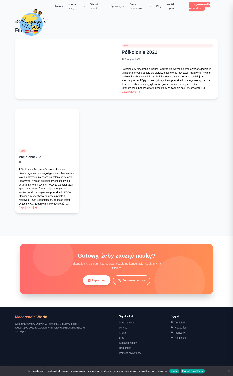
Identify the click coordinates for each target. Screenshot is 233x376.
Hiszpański (181, 327)
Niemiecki (180, 337)
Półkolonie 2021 (139, 52)
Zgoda (174, 371)
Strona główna (127, 322)
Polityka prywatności (130, 353)
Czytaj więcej (129, 91)
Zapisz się (98, 280)
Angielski (180, 322)
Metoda (59, 6)
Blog (159, 6)
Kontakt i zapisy (128, 342)
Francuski (180, 332)
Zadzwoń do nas (134, 280)
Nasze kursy (72, 6)
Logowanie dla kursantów (199, 6)
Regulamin (125, 348)
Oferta (122, 332)
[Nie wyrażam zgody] (229, 371)
